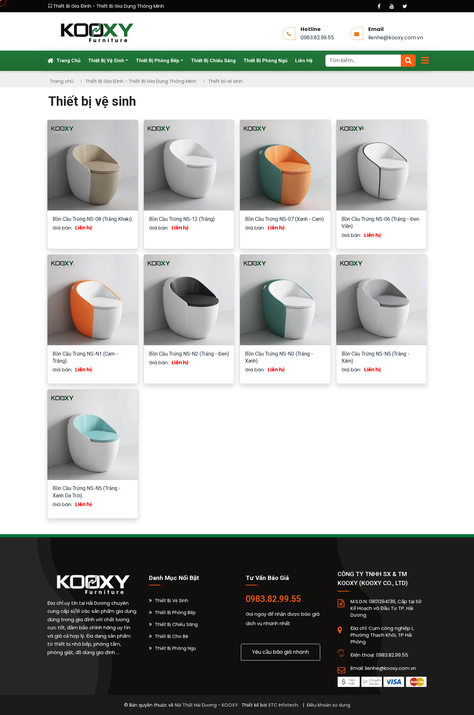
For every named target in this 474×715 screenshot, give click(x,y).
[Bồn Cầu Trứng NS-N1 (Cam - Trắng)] (92, 299)
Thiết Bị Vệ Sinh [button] (106, 61)
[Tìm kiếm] (408, 60)
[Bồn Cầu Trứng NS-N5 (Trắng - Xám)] (381, 299)
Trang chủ (67, 61)
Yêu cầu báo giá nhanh (280, 652)
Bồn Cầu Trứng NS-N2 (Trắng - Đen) (189, 354)
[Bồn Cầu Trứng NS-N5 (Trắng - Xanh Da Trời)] (92, 434)
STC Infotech (283, 705)
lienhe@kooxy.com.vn (395, 37)
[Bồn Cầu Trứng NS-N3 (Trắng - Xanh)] (285, 299)
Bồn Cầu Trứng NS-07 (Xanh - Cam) (284, 219)
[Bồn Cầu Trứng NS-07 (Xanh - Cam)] (285, 165)
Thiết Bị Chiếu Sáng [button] (213, 61)
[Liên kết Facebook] (379, 6)
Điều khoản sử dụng (328, 705)
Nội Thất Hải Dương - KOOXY (206, 705)
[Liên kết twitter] (405, 6)
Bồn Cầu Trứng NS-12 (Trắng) (182, 219)
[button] (168, 600)
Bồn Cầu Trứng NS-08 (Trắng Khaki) (92, 219)
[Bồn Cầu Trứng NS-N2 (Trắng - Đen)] (189, 299)
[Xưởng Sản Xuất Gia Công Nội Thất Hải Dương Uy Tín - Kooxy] (96, 31)
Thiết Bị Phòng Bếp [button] (157, 61)
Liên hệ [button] (303, 61)
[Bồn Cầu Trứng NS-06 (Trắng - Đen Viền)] (381, 165)
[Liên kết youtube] (392, 6)
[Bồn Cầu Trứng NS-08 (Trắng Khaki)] (92, 165)
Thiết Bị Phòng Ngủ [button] (265, 61)
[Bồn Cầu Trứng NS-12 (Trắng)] (189, 165)
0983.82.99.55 (317, 37)
